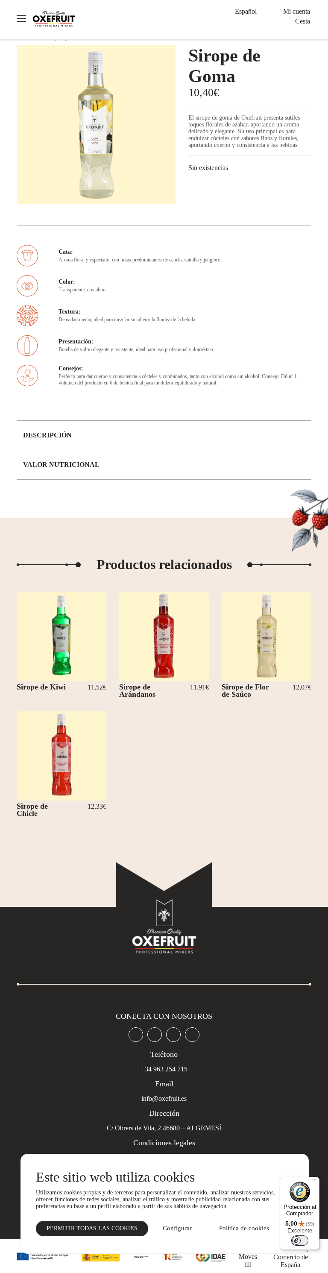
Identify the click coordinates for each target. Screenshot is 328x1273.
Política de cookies (244, 1228)
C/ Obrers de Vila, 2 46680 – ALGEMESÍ (164, 1128)
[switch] (299, 1240)
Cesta (302, 21)
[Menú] (314, 1182)
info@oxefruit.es (164, 1098)
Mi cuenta (296, 11)
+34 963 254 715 (164, 1069)
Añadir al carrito (57, 673)
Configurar (177, 1228)
